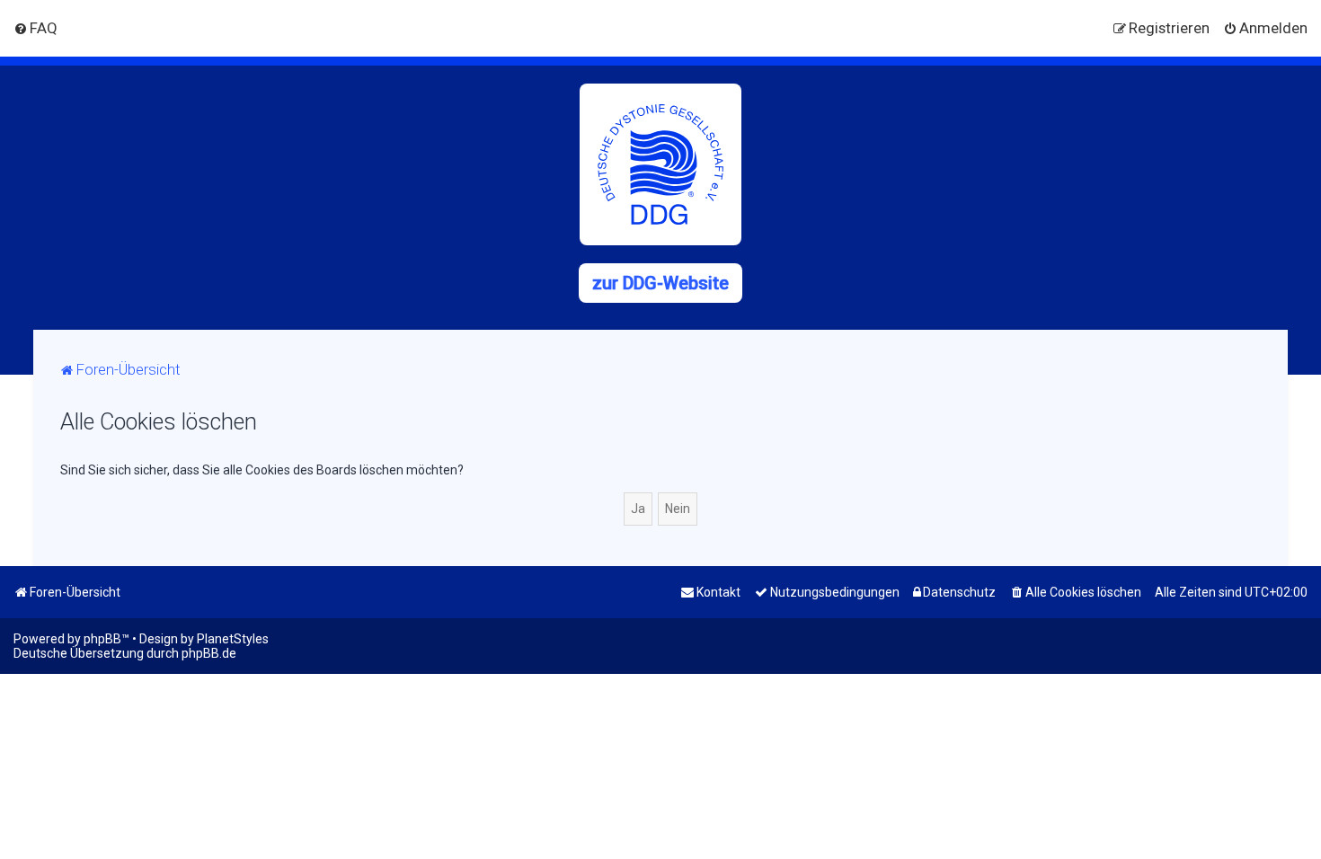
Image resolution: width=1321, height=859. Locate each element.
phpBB (102, 639)
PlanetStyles (233, 639)
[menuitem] (35, 27)
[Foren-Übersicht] (660, 164)
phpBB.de (209, 653)
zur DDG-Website (660, 283)
